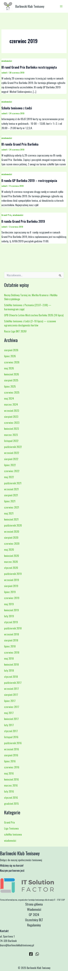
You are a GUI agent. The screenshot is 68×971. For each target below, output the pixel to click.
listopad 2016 (11, 737)
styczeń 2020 (11, 568)
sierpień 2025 (11, 380)
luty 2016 (9, 791)
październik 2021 (13, 483)
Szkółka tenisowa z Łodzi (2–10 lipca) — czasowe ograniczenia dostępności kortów (30, 323)
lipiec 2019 (10, 592)
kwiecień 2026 (11, 374)
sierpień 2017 (11, 695)
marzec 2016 (11, 785)
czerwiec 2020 (11, 543)
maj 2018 (9, 658)
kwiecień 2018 (11, 664)
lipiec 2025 (10, 386)
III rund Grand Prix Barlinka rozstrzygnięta (29, 67)
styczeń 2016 (11, 797)
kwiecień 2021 (11, 519)
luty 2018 (9, 670)
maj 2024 (9, 398)
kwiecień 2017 (11, 719)
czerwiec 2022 (11, 471)
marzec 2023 (11, 435)
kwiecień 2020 (11, 556)
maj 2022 (9, 477)
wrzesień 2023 (11, 411)
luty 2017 (9, 725)
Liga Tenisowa (11, 828)
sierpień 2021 (11, 495)
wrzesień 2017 (11, 689)
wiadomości (6, 60)
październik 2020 (13, 525)
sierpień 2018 (11, 640)
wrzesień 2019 (11, 580)
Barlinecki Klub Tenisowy (29, 6)
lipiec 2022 (10, 465)
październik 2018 (13, 628)
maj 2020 (9, 549)
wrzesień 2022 (11, 453)
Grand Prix (6, 215)
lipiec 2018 (10, 646)
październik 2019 (13, 574)
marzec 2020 (11, 562)
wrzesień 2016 (11, 749)
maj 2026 (9, 368)
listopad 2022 (11, 441)
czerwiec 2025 (11, 392)
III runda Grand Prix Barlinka (19, 144)
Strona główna (34, 904)
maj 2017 (9, 713)
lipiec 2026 (10, 356)
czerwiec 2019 (11, 598)
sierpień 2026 (11, 350)
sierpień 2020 (11, 537)
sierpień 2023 (11, 417)
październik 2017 (13, 683)
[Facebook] (31, 954)
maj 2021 (9, 513)
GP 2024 (34, 914)
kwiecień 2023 (11, 429)
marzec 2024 (11, 404)
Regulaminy (34, 925)
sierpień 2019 (11, 586)
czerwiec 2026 (11, 362)
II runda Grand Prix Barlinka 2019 (23, 221)
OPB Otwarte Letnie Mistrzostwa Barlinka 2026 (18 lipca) (33, 315)
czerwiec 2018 (11, 652)
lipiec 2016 (10, 761)
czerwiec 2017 (11, 707)
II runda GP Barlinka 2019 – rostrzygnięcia (29, 180)
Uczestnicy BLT (34, 919)
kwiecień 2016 (11, 779)
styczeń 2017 (11, 731)
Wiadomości (34, 909)
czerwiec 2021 (11, 507)
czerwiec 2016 (11, 767)
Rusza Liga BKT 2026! (15, 331)
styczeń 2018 (11, 677)
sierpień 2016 (11, 755)
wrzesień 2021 (11, 489)
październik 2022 (13, 447)
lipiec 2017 (9, 701)
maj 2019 (9, 604)
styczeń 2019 (11, 622)
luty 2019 (9, 616)
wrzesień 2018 (11, 634)
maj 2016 (9, 773)
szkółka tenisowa (13, 834)
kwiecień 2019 (11, 610)
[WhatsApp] (37, 954)
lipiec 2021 (9, 501)
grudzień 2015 (11, 804)
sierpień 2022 (11, 459)
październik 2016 (13, 743)
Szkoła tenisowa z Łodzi (16, 108)
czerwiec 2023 (11, 423)
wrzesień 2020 (11, 531)
